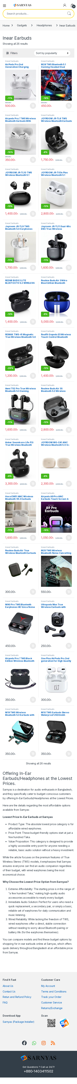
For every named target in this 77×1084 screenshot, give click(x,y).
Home (6, 25)
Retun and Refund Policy (17, 996)
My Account (48, 985)
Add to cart (33, 106)
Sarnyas (13, 952)
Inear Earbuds (12, 61)
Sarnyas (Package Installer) (18, 1021)
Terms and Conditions (53, 991)
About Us (8, 985)
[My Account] (65, 5)
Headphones (44, 25)
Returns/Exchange (51, 1008)
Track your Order (51, 996)
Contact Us (9, 991)
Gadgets (22, 25)
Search (69, 14)
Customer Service (51, 1002)
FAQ (5, 1002)
